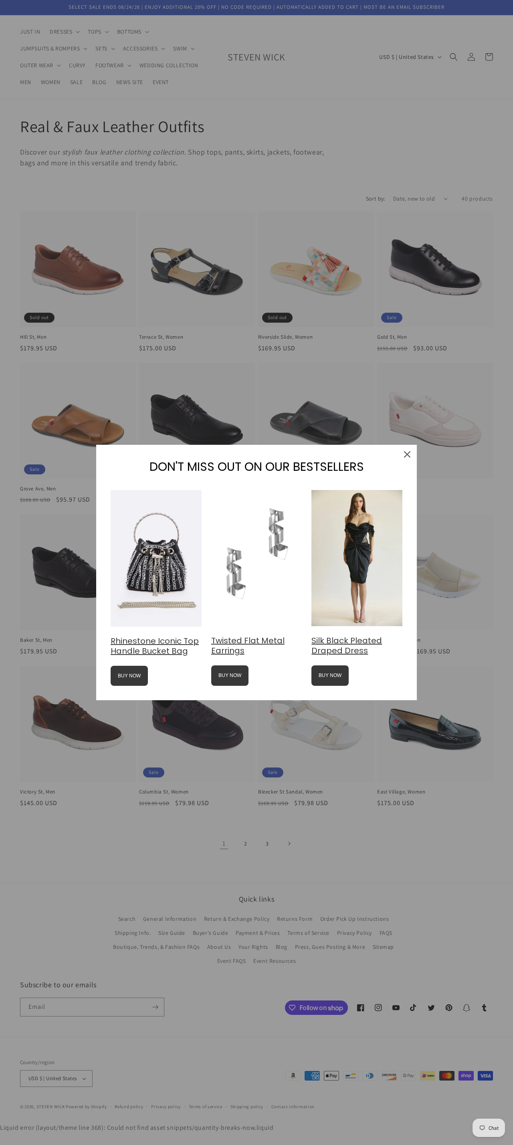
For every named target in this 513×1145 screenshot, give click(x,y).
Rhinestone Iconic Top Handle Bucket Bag (155, 646)
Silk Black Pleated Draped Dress (346, 645)
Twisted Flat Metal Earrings (248, 645)
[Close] (407, 454)
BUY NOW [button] (129, 676)
